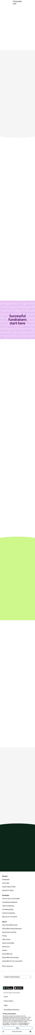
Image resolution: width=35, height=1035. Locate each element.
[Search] (3, 2)
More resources (7, 966)
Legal (5, 1005)
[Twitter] (12, 982)
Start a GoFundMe (17, 44)
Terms (6, 996)
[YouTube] (8, 982)
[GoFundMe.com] (17, 2)
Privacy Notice (8, 1001)
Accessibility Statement (11, 1009)
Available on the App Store (18, 987)
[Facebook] (4, 982)
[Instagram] (15, 982)
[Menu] (32, 2)
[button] (15, 295)
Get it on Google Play (8, 987)
